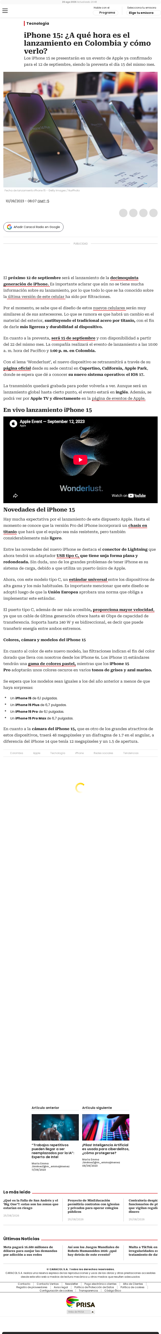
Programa (107, 12)
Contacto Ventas (48, 1284)
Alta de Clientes (133, 1284)
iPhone (79, 753)
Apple (36, 753)
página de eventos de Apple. (118, 398)
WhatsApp (153, 213)
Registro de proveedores (31, 1287)
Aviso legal (61, 1287)
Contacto (24, 1284)
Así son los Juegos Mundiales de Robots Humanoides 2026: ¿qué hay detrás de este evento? (93, 1250)
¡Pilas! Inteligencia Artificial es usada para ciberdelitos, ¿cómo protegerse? (105, 1149)
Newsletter (71, 1284)
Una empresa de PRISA (80, 1302)
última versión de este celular (36, 296)
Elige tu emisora (141, 13)
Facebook (123, 213)
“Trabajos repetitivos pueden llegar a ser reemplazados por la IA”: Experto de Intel (53, 1151)
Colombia (16, 753)
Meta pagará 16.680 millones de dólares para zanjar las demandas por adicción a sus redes (30, 1250)
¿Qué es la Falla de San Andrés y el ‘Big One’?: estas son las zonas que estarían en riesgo (30, 1204)
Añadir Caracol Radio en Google (37, 227)
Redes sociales (103, 753)
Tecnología (37, 23)
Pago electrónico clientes (100, 1284)
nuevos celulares (109, 308)
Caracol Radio (20, 11)
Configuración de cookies (56, 1290)
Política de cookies (132, 1287)
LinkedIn (143, 213)
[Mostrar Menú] (5, 11)
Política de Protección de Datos (94, 1287)
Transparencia (88, 1290)
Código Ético (112, 1290)
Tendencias (131, 753)
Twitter (133, 213)
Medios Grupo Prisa (81, 1311)
